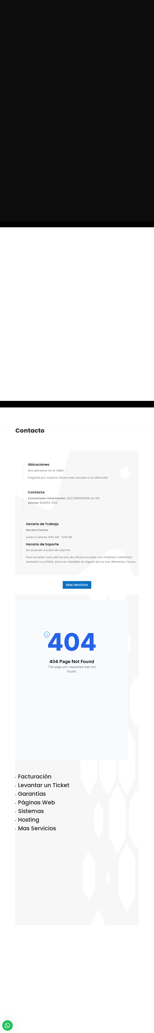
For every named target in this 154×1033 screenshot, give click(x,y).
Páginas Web (36, 802)
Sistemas (31, 811)
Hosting (28, 820)
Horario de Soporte (42, 544)
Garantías (32, 794)
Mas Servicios (77, 585)
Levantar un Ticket (43, 785)
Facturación (34, 776)
